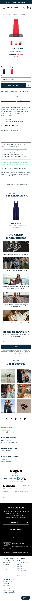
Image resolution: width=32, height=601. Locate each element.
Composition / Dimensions (9, 130)
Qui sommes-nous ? (11, 541)
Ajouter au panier (13, 85)
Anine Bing (6, 564)
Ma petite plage (16, 49)
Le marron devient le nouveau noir (13, 152)
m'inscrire (16, 347)
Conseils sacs (21, 576)
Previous (3, 214)
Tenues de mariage (9, 591)
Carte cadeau (9, 548)
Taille (3, 76)
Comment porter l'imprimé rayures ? (14, 154)
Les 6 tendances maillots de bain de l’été (15, 149)
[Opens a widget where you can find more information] (25, 598)
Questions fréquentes (11, 527)
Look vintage (6, 585)
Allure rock (6, 583)
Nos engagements (10, 543)
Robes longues (10, 184)
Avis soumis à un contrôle (16, 481)
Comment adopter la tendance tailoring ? (15, 156)
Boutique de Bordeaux (11, 534)
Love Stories (6, 562)
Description (5, 105)
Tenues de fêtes (7, 589)
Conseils (3, 135)
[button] (30, 8)
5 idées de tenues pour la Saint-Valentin (15, 151)
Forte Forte (6, 570)
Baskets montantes (9, 593)
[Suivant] (24, 27)
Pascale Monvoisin (8, 568)
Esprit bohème (7, 581)
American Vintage (8, 560)
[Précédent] (8, 27)
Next (29, 214)
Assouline (6, 566)
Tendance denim (8, 587)
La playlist (8, 546)
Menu (3, 8)
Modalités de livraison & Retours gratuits (13, 168)
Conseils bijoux (21, 570)
